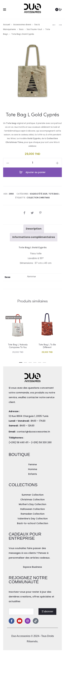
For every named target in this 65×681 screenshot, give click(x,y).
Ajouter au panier (35, 172)
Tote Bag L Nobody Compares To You (18, 346)
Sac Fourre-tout (34, 29)
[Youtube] (19, 621)
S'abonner (47, 611)
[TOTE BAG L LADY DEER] (54, 24)
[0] (60, 9)
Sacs (21, 29)
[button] (20, 361)
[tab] (34, 229)
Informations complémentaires (33, 237)
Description (33, 228)
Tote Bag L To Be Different (47, 346)
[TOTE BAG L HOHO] (59, 24)
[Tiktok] (35, 621)
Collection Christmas (38, 197)
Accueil (6, 24)
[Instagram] (27, 621)
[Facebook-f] (11, 621)
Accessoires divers (22, 24)
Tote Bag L (53, 193)
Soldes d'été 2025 (38, 193)
